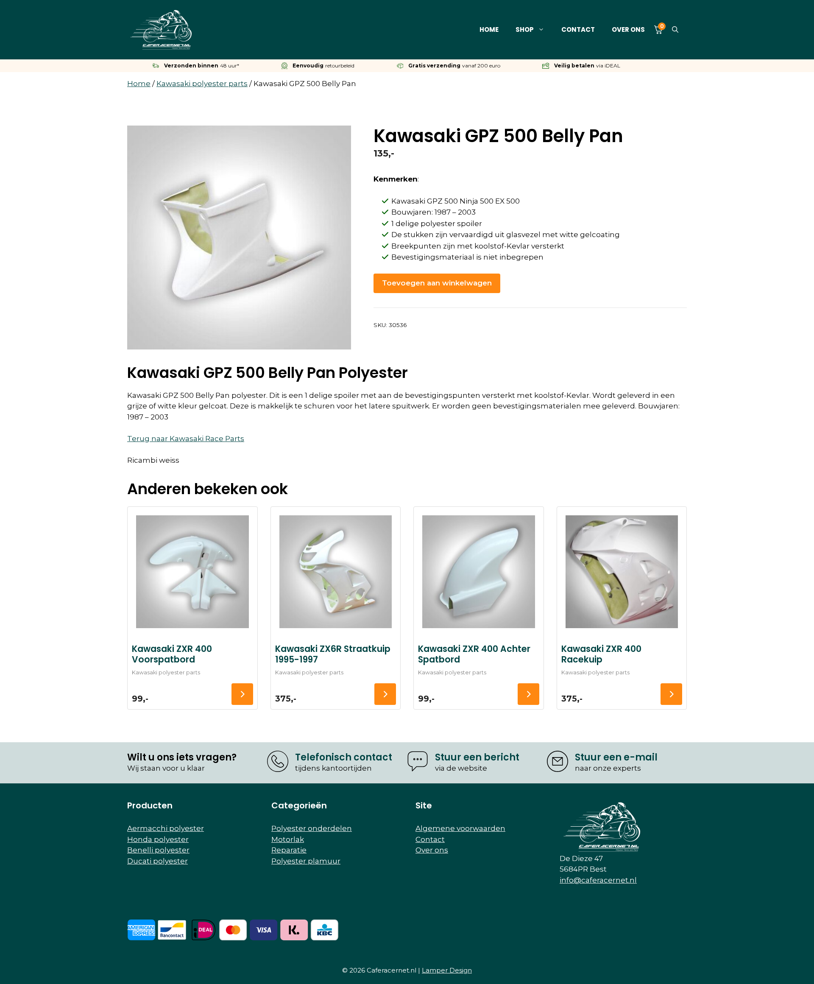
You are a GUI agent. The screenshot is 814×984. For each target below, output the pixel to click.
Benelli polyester (158, 850)
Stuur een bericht (477, 757)
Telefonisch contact (343, 757)
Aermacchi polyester (165, 828)
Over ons (628, 29)
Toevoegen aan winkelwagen (437, 283)
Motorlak (287, 839)
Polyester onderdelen (311, 828)
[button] (675, 29)
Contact (578, 29)
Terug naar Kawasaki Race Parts (185, 438)
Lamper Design (447, 970)
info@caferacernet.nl (598, 880)
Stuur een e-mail (616, 757)
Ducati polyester (157, 861)
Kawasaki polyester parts (202, 83)
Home (489, 29)
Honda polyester (158, 839)
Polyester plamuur (305, 861)
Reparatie (289, 850)
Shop (525, 29)
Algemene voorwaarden (460, 828)
